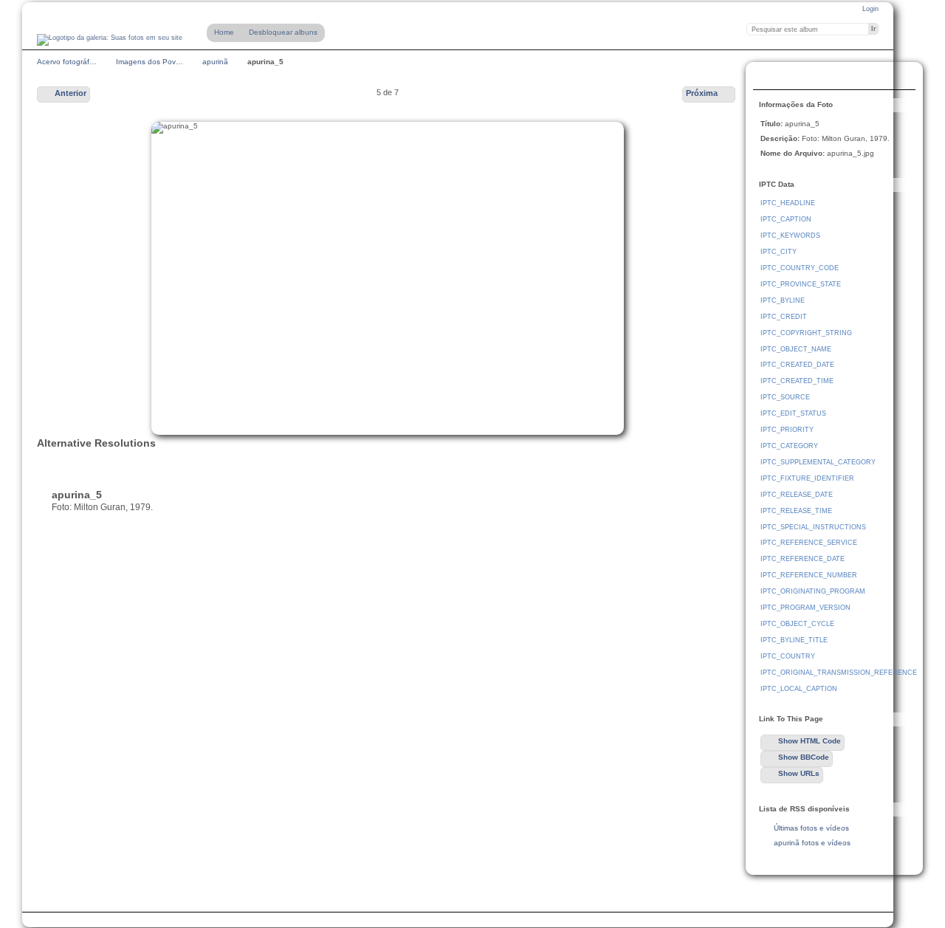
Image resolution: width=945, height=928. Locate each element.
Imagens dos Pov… (149, 62)
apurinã (215, 62)
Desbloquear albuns (283, 32)
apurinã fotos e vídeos (812, 843)
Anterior (70, 93)
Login (870, 9)
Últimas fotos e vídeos (811, 828)
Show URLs (798, 773)
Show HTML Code (809, 741)
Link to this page (768, 77)
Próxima (702, 93)
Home (224, 32)
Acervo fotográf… (67, 62)
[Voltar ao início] (109, 40)
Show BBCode (803, 757)
